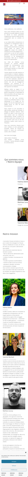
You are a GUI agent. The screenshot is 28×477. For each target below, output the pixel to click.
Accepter (14, 461)
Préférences (14, 469)
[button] (26, 452)
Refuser (14, 465)
